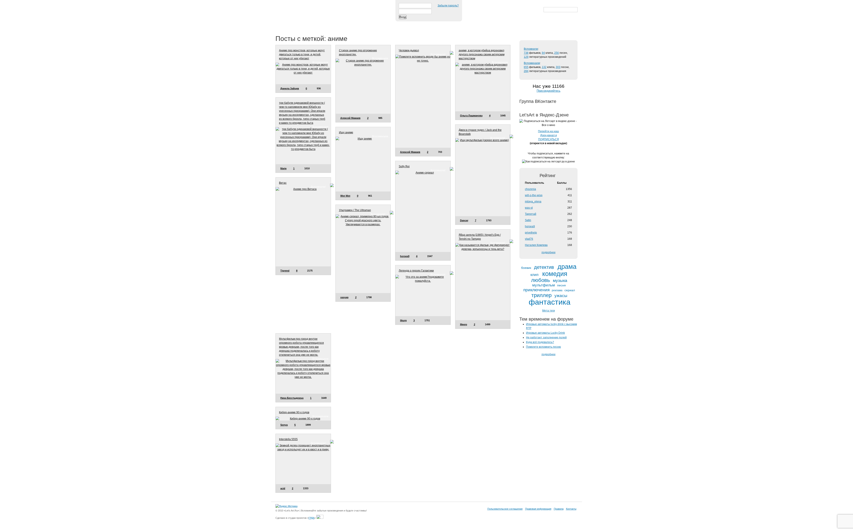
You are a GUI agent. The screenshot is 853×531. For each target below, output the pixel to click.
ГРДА (311, 518)
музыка (560, 280)
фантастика (549, 302)
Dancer (464, 220)
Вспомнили (531, 48)
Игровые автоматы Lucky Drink (545, 332)
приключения (536, 289)
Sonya (284, 424)
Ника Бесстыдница (291, 398)
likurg (403, 320)
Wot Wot (345, 195)
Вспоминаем (532, 63)
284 (526, 71)
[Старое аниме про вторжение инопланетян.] (363, 86)
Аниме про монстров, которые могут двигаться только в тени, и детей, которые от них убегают (302, 54)
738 (526, 52)
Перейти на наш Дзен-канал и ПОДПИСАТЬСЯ (548, 135)
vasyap (344, 297)
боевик (526, 267)
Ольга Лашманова (471, 115)
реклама (557, 290)
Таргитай (530, 214)
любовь (540, 280)
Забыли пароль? (448, 5)
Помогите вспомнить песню (543, 346)
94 (543, 52)
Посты (283, 24)
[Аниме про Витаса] (303, 226)
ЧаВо (321, 24)
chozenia (530, 189)
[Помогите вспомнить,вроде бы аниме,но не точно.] (422, 101)
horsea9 (404, 256)
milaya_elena (533, 201)
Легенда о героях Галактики (416, 270)
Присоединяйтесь (548, 90)
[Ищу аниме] (363, 164)
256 (556, 52)
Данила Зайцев (289, 88)
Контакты (571, 508)
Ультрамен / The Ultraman (355, 210)
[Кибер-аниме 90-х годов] (303, 419)
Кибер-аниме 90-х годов (294, 412)
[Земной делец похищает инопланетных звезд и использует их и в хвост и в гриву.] (303, 463)
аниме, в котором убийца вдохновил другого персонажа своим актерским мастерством (481, 54)
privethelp (531, 232)
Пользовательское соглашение (505, 508)
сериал (569, 290)
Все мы (340, 24)
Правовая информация (538, 508)
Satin (528, 220)
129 (526, 56)
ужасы (560, 295)
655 (526, 67)
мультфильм (543, 285)
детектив (544, 267)
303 (558, 67)
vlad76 (529, 238)
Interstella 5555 (288, 439)
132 (544, 67)
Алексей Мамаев (350, 118)
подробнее (549, 252)
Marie (283, 168)
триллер (541, 295)
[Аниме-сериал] (422, 211)
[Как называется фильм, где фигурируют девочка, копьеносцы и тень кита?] (482, 281)
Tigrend (284, 270)
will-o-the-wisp (533, 195)
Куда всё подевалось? (540, 342)
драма (567, 266)
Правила (559, 508)
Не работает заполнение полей (546, 337)
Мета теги (548, 310)
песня (561, 285)
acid (282, 488)
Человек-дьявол (409, 50)
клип (534, 275)
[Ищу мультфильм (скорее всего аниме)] (482, 177)
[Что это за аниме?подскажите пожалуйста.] (422, 295)
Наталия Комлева (536, 245)
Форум (360, 24)
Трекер (303, 24)
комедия (554, 273)
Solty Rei (404, 166)
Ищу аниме (346, 132)
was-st (529, 207)
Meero (463, 324)
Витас (283, 182)
